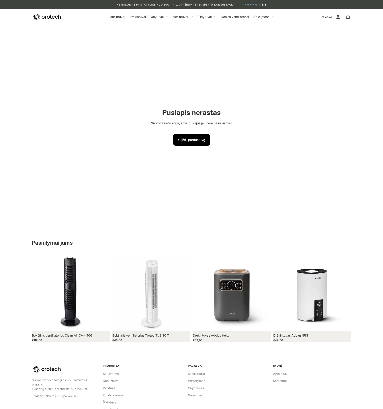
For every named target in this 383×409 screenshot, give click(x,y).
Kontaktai (280, 381)
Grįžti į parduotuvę (191, 140)
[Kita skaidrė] (103, 292)
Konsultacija (196, 374)
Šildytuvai (110, 402)
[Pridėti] (103, 324)
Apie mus (280, 374)
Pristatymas (196, 381)
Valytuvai (109, 388)
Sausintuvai (111, 374)
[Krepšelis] (348, 17)
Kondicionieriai (113, 395)
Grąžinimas (196, 388)
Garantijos (195, 395)
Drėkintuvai (111, 381)
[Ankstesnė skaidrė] (38, 292)
